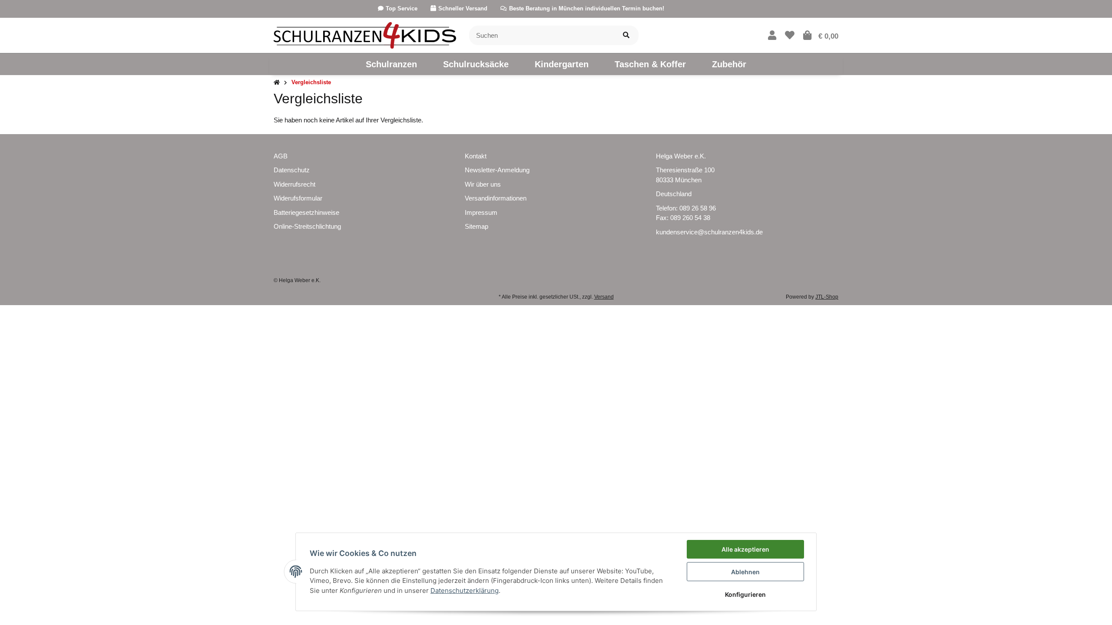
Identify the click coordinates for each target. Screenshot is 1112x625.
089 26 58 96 (697, 208)
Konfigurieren (745, 594)
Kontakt (475, 156)
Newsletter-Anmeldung (497, 170)
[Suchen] (626, 35)
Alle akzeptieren (745, 549)
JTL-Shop (826, 297)
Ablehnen (745, 572)
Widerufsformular (298, 198)
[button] (772, 35)
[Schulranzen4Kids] (365, 34)
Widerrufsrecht (294, 184)
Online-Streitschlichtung (307, 226)
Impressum (481, 212)
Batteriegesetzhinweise (306, 212)
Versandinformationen (495, 198)
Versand (604, 297)
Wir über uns (483, 184)
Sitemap (476, 226)
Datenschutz (292, 170)
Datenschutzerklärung (464, 590)
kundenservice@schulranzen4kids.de (709, 232)
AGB (281, 156)
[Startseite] (277, 83)
